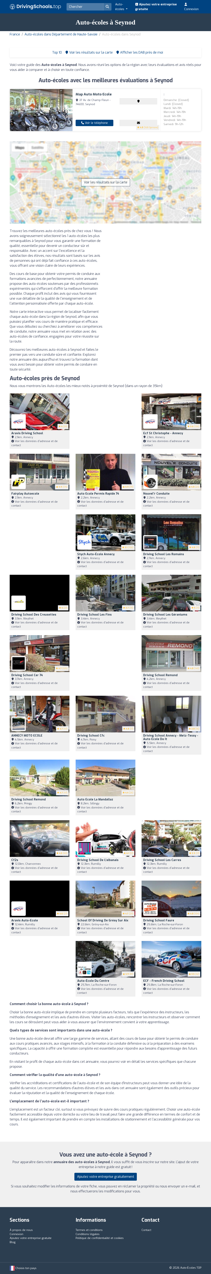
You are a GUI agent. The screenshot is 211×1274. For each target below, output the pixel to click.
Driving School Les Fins (94, 615)
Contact (146, 1230)
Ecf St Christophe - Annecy (163, 433)
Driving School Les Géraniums (165, 615)
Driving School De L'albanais (97, 860)
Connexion (191, 9)
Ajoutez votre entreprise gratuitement (105, 1176)
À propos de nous (21, 1230)
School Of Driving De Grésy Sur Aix (102, 920)
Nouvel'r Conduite (156, 494)
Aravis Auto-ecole (24, 920)
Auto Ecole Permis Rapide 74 (98, 494)
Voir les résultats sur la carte (105, 182)
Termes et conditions (89, 1230)
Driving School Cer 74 (27, 675)
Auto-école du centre (93, 981)
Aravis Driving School (27, 433)
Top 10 (56, 52)
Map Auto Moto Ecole (94, 94)
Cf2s (14, 860)
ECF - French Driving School (163, 981)
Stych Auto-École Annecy (96, 554)
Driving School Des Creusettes (33, 615)
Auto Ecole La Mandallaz (95, 799)
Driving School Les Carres (162, 860)
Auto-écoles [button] (120, 6)
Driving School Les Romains (163, 554)
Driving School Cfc (91, 736)
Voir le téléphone (96, 123)
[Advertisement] (155, 257)
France (15, 34)
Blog (12, 1242)
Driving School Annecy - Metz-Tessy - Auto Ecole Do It (170, 737)
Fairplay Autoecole (25, 494)
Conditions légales (88, 1234)
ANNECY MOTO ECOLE (26, 736)
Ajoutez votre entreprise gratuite (156, 6)
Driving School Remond (160, 675)
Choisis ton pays (25, 1268)
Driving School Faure (158, 920)
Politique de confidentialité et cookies (100, 1238)
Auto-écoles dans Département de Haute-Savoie (61, 34)
